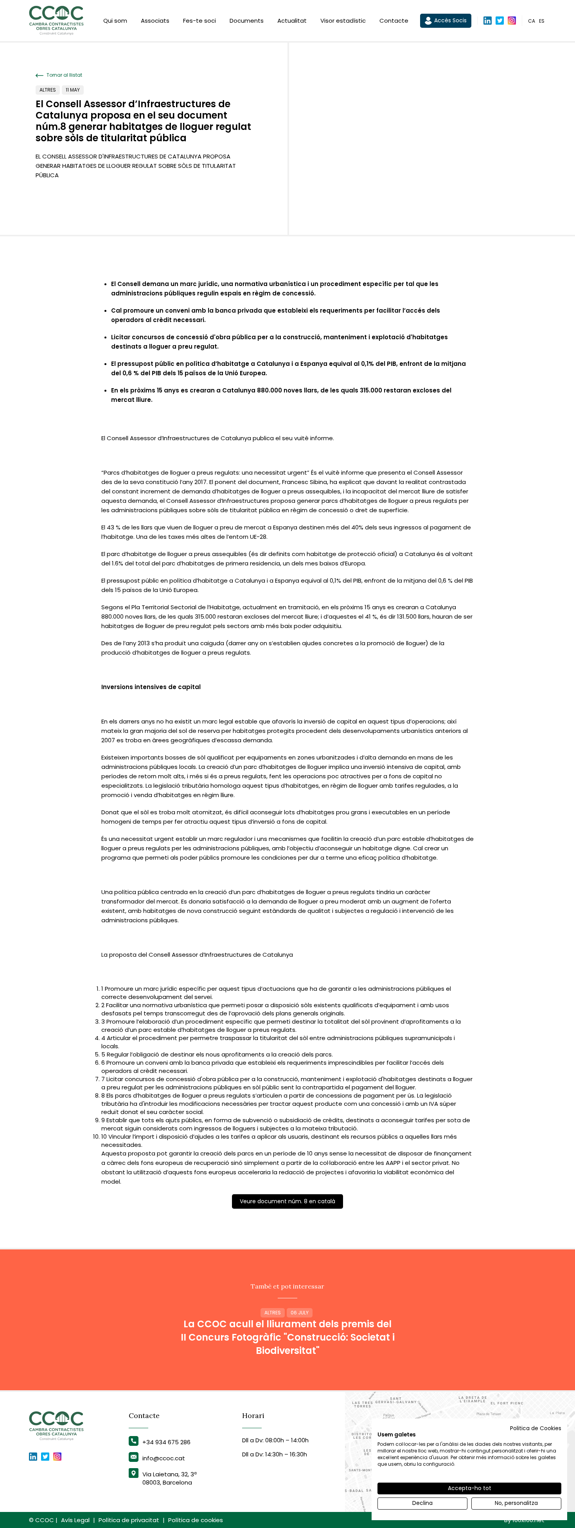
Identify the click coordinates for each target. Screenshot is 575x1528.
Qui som (115, 20)
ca (531, 21)
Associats (155, 20)
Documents (247, 20)
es (541, 21)
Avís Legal (75, 1520)
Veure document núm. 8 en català (287, 1201)
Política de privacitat (129, 1520)
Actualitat (292, 20)
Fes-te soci (199, 20)
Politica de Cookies (535, 1428)
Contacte (393, 20)
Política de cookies (195, 1520)
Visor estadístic (343, 20)
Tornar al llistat (63, 75)
